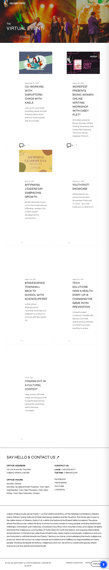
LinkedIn (59, 489)
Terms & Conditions (74, 563)
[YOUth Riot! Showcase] (77, 198)
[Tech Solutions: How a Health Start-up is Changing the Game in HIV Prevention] (77, 296)
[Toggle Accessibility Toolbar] (103, 564)
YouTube (59, 486)
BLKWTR (28, 566)
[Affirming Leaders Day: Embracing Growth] (29, 198)
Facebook (60, 479)
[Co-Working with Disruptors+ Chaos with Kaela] (29, 100)
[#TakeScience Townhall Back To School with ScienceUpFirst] (29, 296)
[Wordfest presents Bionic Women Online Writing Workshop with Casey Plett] (77, 100)
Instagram (60, 482)
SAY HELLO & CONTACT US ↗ (33, 457)
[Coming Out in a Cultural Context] (29, 394)
